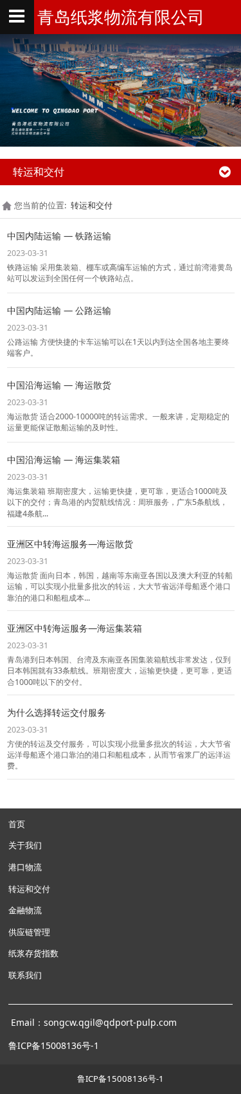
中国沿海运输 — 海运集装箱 (63, 459)
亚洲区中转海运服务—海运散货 (70, 544)
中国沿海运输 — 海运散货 (59, 385)
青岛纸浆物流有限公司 (120, 17)
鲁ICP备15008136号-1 (120, 1078)
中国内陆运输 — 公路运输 (59, 310)
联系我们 (25, 975)
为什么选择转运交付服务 (56, 712)
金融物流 (25, 910)
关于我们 (25, 845)
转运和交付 (91, 205)
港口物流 (25, 867)
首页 (16, 824)
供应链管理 (29, 932)
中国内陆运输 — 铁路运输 (59, 236)
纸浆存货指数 (33, 953)
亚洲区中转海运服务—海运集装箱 (74, 628)
